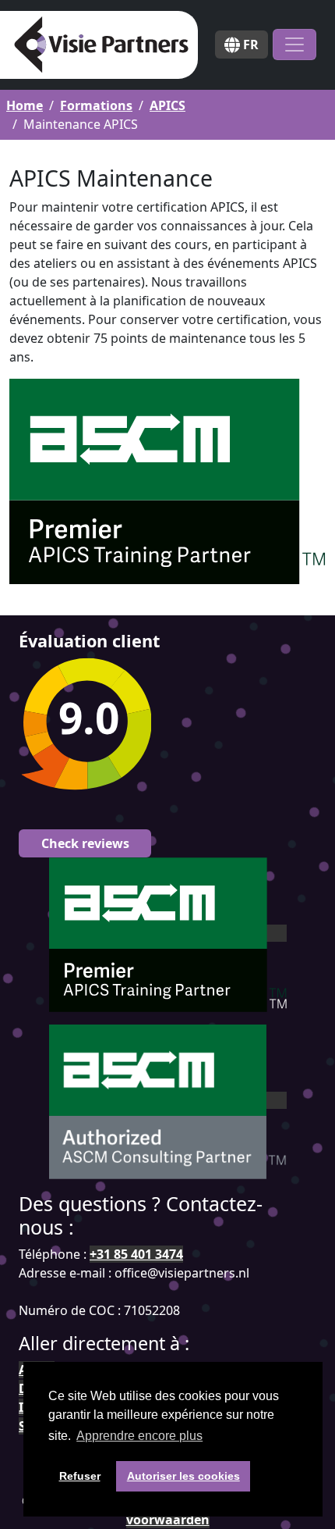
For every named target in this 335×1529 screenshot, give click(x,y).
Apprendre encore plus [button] (139, 1435)
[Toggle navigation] (294, 44)
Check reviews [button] (85, 843)
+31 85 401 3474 (136, 1254)
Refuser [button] (79, 1476)
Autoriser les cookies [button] (183, 1476)
